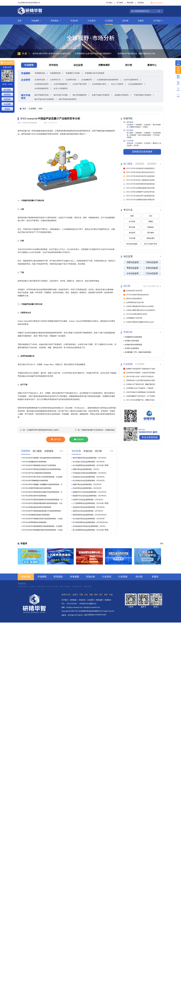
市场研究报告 (22, 586)
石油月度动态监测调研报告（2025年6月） (88, 488)
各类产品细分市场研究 (101, 95)
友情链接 (21, 583)
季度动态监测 (132, 268)
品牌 (153, 286)
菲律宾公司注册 (52, 586)
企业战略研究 (86, 80)
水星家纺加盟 (77, 586)
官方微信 (109, 3)
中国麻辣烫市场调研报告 (133, 337)
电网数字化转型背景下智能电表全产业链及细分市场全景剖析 (52, 53)
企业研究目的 (39, 80)
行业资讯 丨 (148, 143)
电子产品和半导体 (150, 244)
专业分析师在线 (150, 437)
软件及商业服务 (132, 244)
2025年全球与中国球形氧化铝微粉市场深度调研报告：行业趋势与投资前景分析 (42, 492)
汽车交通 (132, 238)
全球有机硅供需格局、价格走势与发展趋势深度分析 (94, 53)
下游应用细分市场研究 (142, 95)
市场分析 (74, 21)
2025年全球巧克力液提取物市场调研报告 (36, 473)
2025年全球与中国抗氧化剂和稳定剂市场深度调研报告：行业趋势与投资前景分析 (42, 469)
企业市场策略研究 (61, 84)
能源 (132, 216)
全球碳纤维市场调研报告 (133, 344)
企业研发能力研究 (99, 84)
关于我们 (157, 21)
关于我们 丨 (66, 600)
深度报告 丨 (139, 133)
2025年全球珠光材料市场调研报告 (34, 496)
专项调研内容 (55, 73)
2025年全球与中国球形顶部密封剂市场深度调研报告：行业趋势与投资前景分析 (42, 500)
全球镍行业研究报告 (132, 341)
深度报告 (7, 99)
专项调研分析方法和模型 (94, 73)
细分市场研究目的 (41, 95)
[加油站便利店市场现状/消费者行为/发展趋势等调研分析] (89, 556)
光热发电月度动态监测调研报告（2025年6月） (89, 507)
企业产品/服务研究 (131, 80)
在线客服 (140, 3)
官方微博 (119, 3)
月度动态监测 (152, 262)
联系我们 (108, 600)
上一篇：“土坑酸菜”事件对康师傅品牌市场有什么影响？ (40, 430)
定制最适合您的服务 (142, 151)
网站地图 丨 (100, 600)
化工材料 (132, 221)
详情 (40, 109)
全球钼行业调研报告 (132, 348)
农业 (150, 216)
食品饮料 (132, 232)
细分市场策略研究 (80, 95)
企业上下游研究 (117, 84)
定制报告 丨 (148, 133)
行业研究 (32, 586)
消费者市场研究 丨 (136, 127)
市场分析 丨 (131, 143)
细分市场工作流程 (61, 95)
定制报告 (7, 94)
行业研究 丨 (131, 125)
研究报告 (55, 21)
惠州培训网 (41, 586)
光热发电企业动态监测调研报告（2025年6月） (89, 477)
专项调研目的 (39, 73)
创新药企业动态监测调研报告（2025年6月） (88, 511)
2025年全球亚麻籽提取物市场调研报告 (36, 515)
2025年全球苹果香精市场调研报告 (34, 522)
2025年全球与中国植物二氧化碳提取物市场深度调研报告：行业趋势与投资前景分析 (41, 458)
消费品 (150, 221)
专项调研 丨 (139, 125)
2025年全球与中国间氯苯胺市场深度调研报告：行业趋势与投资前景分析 (42, 526)
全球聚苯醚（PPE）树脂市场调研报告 (138, 352)
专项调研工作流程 (73, 73)
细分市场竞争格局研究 (68, 99)
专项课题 (74, 576)
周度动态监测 (132, 262)
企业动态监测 (132, 273)
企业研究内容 (71, 80)
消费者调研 (104, 65)
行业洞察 (7, 104)
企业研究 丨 (148, 125)
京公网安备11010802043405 (96, 615)
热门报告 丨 (131, 133)
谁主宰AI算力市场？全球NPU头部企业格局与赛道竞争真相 (137, 53)
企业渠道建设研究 (41, 88)
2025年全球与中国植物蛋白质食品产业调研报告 (39, 465)
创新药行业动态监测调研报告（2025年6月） (88, 499)
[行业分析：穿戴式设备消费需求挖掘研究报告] (118, 556)
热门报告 (7, 89)
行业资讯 (91, 21)
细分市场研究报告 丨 (145, 135)
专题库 (141, 21)
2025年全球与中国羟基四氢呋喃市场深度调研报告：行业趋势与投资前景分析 (42, 503)
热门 (145, 286)
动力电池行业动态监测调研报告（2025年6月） (89, 462)
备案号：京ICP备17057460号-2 (73, 615)
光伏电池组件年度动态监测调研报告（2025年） (90, 526)
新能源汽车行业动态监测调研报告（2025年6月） (90, 492)
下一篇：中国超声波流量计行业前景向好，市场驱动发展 (95, 430)
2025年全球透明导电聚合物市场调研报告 (36, 488)
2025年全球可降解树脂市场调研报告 (35, 480)
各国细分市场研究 (122, 95)
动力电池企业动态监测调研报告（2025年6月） (89, 480)
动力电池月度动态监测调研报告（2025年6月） (89, 519)
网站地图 (130, 3)
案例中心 (152, 65)
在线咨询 (80, 439)
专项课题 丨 (134, 135)
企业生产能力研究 (80, 84)
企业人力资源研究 (61, 88)
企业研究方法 (55, 80)
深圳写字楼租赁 (65, 586)
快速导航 (25, 576)
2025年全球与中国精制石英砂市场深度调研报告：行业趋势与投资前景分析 (42, 519)
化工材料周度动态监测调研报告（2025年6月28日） (91, 522)
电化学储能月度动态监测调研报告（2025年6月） (90, 458)
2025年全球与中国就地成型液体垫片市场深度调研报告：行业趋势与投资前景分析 (42, 511)
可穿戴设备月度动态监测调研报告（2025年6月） (90, 473)
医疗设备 (132, 227)
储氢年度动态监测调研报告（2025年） (86, 469)
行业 (157, 286)
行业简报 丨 (139, 143)
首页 (20, 21)
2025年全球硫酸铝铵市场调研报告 (34, 462)
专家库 (145, 127)
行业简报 (109, 21)
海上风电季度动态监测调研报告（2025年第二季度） (91, 530)
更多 (61, 451)
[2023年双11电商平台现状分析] (147, 556)
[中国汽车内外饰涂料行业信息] (60, 556)
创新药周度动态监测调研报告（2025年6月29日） (90, 515)
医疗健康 (150, 232)
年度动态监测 (152, 268)
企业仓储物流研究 (135, 84)
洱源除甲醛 (87, 586)
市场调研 (35, 21)
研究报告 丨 (74, 600)
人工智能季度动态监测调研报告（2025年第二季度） (91, 503)
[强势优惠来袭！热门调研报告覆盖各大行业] (31, 556)
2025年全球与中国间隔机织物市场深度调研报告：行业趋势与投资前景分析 (42, 530)
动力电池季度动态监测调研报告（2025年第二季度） (91, 465)
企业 (149, 286)
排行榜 (125, 21)
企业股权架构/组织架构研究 (108, 80)
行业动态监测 (152, 273)
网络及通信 (151, 238)
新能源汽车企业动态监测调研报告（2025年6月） (90, 496)
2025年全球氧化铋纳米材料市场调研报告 (36, 507)
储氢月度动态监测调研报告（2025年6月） (88, 484)
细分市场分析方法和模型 (44, 99)
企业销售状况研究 (41, 84)
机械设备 (150, 227)
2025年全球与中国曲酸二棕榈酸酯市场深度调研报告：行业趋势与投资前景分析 (42, 485)
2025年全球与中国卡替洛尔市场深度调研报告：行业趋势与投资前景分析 (42, 477)
